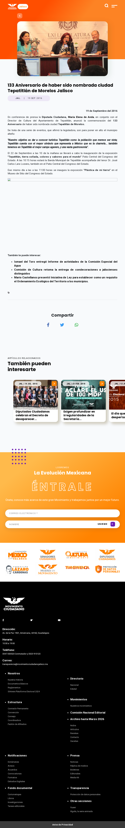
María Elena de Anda (81, 117)
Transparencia (79, 788)
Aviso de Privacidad (62, 824)
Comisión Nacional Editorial (87, 712)
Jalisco (23, 6)
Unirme (103, 524)
